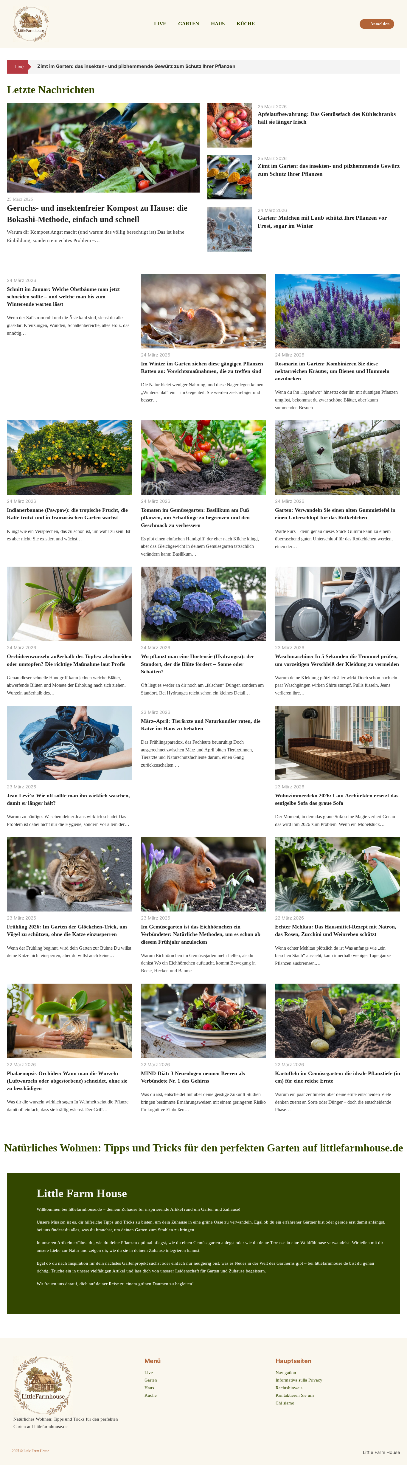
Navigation (286, 1372)
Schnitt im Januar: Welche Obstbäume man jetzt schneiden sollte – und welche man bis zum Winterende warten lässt (63, 296)
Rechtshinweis (289, 1387)
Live (160, 24)
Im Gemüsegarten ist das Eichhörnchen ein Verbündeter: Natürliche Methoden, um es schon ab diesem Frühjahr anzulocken (200, 934)
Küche (246, 24)
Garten (188, 24)
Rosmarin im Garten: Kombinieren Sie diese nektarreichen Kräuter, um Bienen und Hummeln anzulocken (332, 371)
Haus (218, 24)
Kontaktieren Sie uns (295, 1395)
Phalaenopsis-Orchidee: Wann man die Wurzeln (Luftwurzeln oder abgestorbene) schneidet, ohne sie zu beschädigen (67, 1080)
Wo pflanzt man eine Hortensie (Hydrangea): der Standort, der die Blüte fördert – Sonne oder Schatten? (197, 663)
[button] (388, 66)
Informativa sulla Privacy (299, 1380)
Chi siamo (285, 1403)
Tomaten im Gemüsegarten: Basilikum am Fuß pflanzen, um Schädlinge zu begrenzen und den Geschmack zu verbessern (195, 517)
